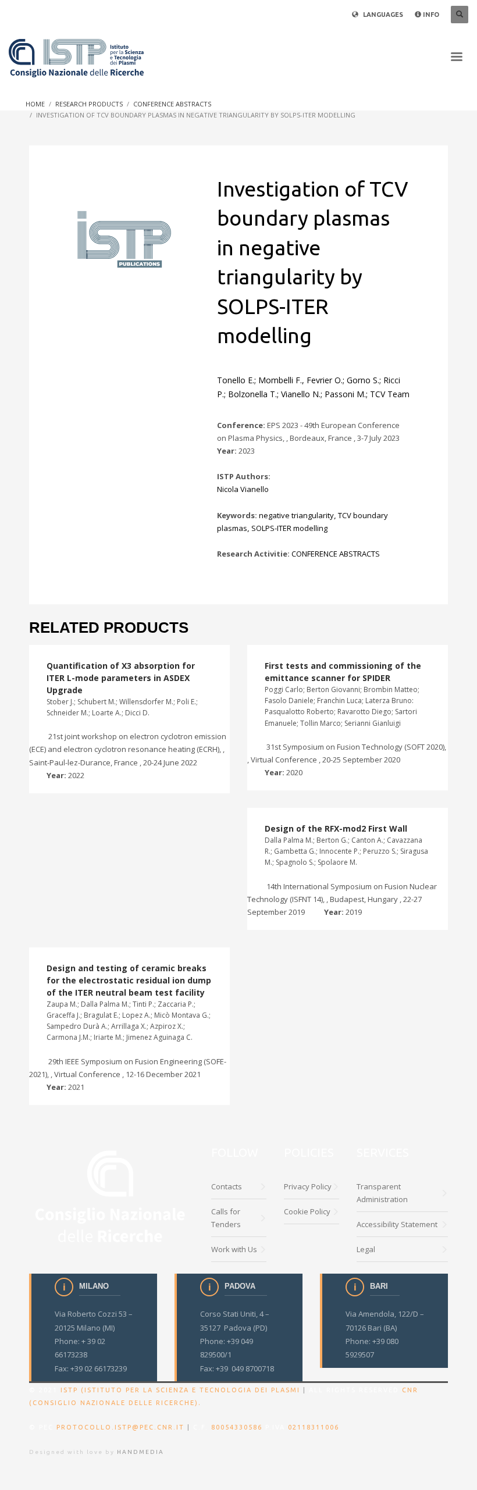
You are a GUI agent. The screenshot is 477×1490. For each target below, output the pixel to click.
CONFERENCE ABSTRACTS (335, 553)
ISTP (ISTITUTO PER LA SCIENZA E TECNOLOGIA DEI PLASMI (180, 1389)
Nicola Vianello (243, 489)
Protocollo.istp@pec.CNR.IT (120, 1427)
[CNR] (111, 1195)
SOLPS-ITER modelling (289, 528)
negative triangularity (296, 515)
